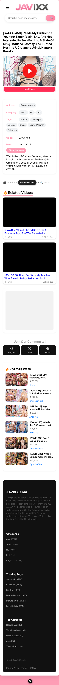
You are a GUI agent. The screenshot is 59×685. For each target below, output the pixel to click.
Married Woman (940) (16, 595)
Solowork (12, 130)
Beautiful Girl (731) (15, 606)
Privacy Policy (12, 668)
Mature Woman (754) (16, 600)
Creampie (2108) (14, 584)
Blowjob (24, 119)
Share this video (16, 150)
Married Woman (36, 125)
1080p (23, 112)
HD (31, 112)
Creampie (36, 119)
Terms (24, 668)
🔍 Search (45, 182)
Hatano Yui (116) (14, 625)
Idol (10, 555)
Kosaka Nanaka (27, 105)
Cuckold (12, 125)
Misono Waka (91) (14, 635)
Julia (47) (10, 641)
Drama (22, 125)
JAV (39, 112)
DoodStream (29, 89)
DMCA (33, 668)
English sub (14, 560)
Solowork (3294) (14, 579)
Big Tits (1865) (13, 590)
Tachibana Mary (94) (16, 630)
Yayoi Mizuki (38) (14, 646)
